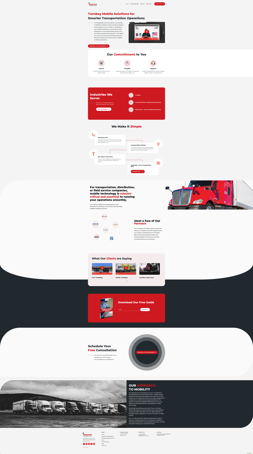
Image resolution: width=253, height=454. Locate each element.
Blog (103, 443)
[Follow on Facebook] (84, 444)
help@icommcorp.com (144, 435)
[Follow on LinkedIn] (89, 444)
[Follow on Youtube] (94, 444)
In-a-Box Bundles (134, 3)
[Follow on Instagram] (86, 444)
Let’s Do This (159, 3)
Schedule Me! (136, 171)
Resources (148, 3)
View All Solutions (103, 109)
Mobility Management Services (108, 438)
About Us (142, 3)
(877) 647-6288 (142, 434)
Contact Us (104, 445)
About (103, 440)
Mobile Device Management (108, 436)
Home (127, 3)
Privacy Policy (85, 447)
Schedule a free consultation (98, 46)
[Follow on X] (91, 444)
